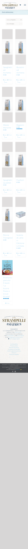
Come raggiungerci (14, 338)
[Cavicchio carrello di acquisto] (20, 5)
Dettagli (10, 79)
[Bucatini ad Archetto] (20, 47)
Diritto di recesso (14, 354)
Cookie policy (14, 344)
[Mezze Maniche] (7, 104)
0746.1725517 (18, 332)
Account (14, 352)
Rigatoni (20, 125)
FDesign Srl (18, 369)
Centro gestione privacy (14, 351)
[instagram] (15, 371)
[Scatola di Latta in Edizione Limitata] (20, 214)
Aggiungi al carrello (5, 81)
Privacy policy (14, 345)
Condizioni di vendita (14, 349)
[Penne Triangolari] (7, 214)
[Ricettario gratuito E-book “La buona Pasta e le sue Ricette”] (7, 267)
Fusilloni (20, 180)
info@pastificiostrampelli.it (16, 337)
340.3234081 (10, 335)
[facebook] (12, 371)
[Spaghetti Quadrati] (7, 159)
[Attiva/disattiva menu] (25, 5)
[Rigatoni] (20, 104)
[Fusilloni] (20, 159)
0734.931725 (21, 335)
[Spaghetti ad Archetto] (7, 47)
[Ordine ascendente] (21, 19)
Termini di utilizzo (14, 347)
